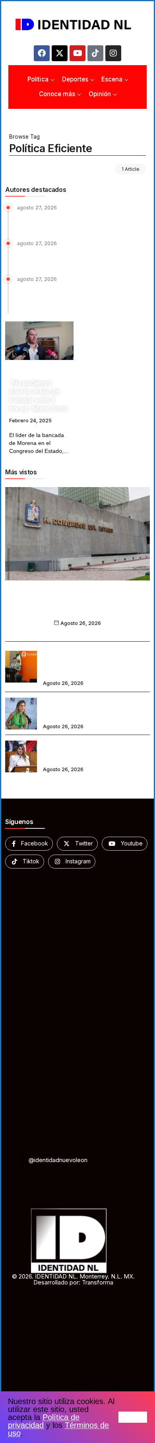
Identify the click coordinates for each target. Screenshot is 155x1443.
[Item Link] (39, 340)
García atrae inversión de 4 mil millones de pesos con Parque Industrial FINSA (75, 257)
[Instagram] (113, 53)
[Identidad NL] (77, 24)
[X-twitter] (60, 53)
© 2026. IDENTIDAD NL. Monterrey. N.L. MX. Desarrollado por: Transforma (73, 1279)
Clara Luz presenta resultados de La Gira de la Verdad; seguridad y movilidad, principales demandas (80, 297)
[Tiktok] (95, 53)
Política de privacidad (43, 1421)
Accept (132, 1417)
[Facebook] (42, 53)
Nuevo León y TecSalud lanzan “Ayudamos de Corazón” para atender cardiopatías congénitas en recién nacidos (94, 661)
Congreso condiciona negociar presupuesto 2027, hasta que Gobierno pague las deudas (77, 607)
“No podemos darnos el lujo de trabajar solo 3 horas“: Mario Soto (38, 395)
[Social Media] (29, 843)
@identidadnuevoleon (58, 1160)
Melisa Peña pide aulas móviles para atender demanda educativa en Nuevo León (95, 751)
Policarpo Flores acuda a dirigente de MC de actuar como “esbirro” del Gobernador (78, 221)
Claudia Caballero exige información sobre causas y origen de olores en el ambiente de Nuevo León (94, 708)
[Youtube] (77, 53)
